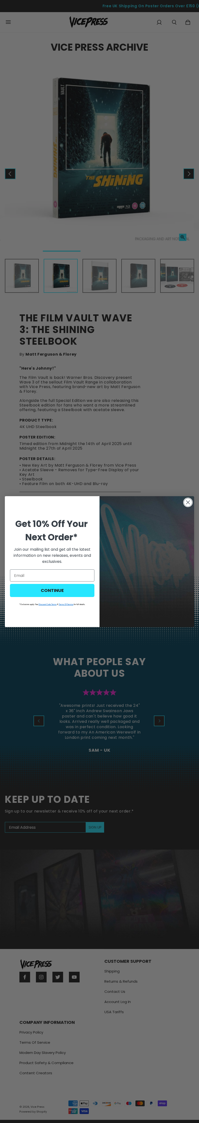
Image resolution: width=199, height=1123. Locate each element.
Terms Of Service (66, 604)
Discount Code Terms (48, 604)
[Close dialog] (188, 502)
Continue (52, 590)
